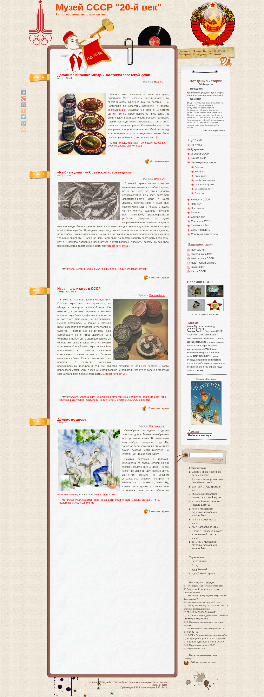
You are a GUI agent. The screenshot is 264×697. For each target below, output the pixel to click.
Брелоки (199, 167)
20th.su (156, 685)
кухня (136, 142)
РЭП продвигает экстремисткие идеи (205, 586)
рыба (122, 145)
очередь (191, 359)
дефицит (148, 397)
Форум (219, 51)
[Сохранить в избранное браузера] (23, 129)
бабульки (75, 499)
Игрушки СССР (200, 153)
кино (214, 349)
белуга (74, 397)
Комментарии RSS (150, 687)
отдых (215, 356)
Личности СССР (200, 199)
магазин (215, 352)
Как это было (157, 295)
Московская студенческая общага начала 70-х (204, 512)
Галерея (184, 54)
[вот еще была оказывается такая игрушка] (215, 297)
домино (119, 499)
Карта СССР (198, 271)
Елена (195, 471)
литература (204, 352)
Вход (195, 565)
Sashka (163, 682)
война (213, 334)
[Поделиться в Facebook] (23, 92)
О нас (197, 51)
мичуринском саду (68, 494)
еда (129, 142)
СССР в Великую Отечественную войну (207, 635)
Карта (207, 51)
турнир (90, 502)
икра (156, 397)
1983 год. (194, 632)
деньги (219, 338)
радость (210, 363)
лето (156, 499)
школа (199, 370)
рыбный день (109, 269)
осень (112, 399)
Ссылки (215, 54)
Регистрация (199, 561)
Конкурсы (200, 54)
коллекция (192, 352)
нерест (104, 399)
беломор (87, 499)
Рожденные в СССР (202, 254)
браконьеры (104, 397)
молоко (145, 142)
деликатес (135, 397)
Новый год (209, 326)
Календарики (201, 176)
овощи (161, 142)
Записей (199, 569)
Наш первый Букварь (203, 262)
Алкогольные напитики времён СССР (207, 628)
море (95, 399)
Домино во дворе (71, 419)
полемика (65, 502)
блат (92, 397)
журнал (191, 345)
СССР (121, 269)
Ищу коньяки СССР (196, 648)
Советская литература (204, 234)
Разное (195, 212)
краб (88, 399)
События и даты (200, 229)
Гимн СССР (198, 267)
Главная (184, 51)
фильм (190, 370)
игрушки (191, 349)
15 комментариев (158, 408)
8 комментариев (159, 511)
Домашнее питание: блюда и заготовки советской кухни (103, 75)
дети (111, 499)
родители (220, 363)
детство (200, 341)
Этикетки (199, 193)
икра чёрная (77, 399)
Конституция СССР (202, 258)
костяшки (146, 499)
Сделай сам (198, 216)
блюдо (122, 142)
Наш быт (159, 81)
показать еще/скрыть (214, 130)
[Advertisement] (108, 89)
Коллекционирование (203, 162)
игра (204, 345)
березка (84, 397)
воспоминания (116, 109)
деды (104, 499)
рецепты (113, 145)
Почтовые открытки (204, 184)
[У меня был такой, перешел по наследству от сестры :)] (196, 311)
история (81, 269)
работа (202, 363)
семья (190, 366)
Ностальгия (198, 208)
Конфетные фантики (205, 180)
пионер (207, 359)
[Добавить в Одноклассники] (23, 110)
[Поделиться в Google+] (23, 98)
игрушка (212, 345)
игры (198, 349)
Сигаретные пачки (204, 189)
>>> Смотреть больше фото (206, 314)
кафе (90, 269)
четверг (143, 269)
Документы (197, 149)
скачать (198, 366)
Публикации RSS (129, 687)
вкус (114, 397)
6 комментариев (159, 277)
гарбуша (123, 397)
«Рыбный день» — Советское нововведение (94, 172)
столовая (131, 269)
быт (207, 334)
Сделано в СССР (201, 221)
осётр (120, 399)
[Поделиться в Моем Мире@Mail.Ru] (23, 104)
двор (96, 499)
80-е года (196, 145)
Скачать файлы (200, 225)
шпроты (145, 399)
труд (219, 366)
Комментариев (203, 573)
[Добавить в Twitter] (23, 116)
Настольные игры (208, 527)
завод (198, 345)
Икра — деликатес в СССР (79, 288)
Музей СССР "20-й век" (108, 7)
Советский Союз (195, 334)
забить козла (132, 499)
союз (205, 366)
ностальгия (202, 356)
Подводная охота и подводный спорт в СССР (207, 534)
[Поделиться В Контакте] (23, 123)
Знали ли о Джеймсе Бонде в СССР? (205, 642)
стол (82, 502)
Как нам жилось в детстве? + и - (204, 602)
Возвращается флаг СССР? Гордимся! (206, 638)
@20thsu (194, 662)
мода (189, 356)
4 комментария (159, 161)
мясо (153, 142)
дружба (220, 342)
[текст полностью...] (145, 137)
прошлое (192, 363)
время (206, 338)
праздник (216, 359)
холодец (137, 145)
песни (199, 359)
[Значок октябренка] (215, 311)
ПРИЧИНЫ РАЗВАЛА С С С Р (201, 612)
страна (212, 366)
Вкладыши (200, 171)
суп (129, 145)
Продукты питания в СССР (202, 645)
